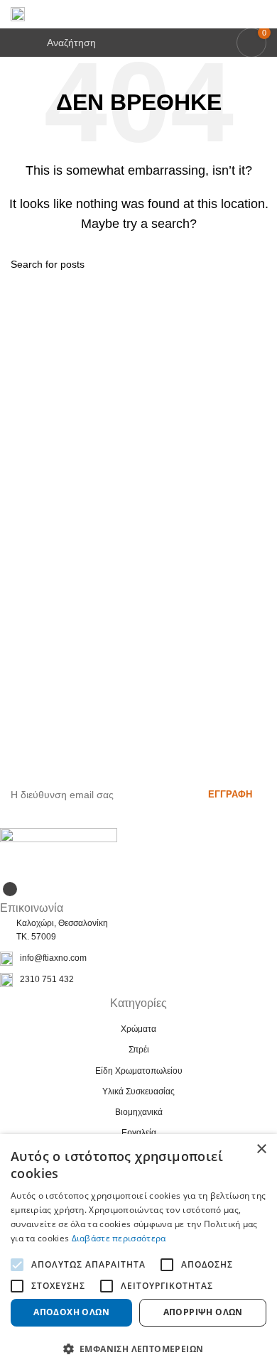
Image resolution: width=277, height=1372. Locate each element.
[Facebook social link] (10, 889)
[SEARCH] (260, 264)
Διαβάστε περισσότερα (119, 1238)
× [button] (261, 1149)
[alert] (138, 1253)
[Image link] (58, 852)
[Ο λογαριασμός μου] (260, 14)
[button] (138, 1348)
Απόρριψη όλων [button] (203, 1312)
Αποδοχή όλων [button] (71, 1312)
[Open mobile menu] (16, 42)
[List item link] (138, 959)
